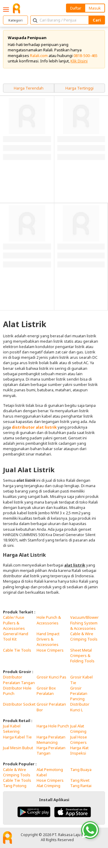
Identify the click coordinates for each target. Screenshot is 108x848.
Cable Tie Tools (17, 650)
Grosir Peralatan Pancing (78, 693)
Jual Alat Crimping (78, 728)
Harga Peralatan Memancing (51, 739)
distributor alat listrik (34, 427)
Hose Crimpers (50, 650)
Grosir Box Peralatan (46, 690)
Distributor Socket (19, 704)
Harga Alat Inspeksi (79, 750)
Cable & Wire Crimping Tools (84, 636)
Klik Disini (79, 61)
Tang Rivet (79, 780)
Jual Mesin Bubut (18, 747)
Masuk (95, 8)
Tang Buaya (81, 769)
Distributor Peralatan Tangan (19, 679)
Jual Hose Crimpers (78, 739)
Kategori (15, 20)
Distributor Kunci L (79, 706)
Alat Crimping (48, 785)
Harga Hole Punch (53, 726)
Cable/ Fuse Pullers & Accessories (14, 623)
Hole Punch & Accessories (49, 620)
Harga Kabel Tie (17, 737)
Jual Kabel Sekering (11, 728)
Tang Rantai (81, 785)
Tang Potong (14, 785)
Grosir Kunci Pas (51, 677)
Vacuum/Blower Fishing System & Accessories (84, 623)
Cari (97, 20)
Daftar (75, 8)
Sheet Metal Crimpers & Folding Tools (82, 655)
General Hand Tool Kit (15, 636)
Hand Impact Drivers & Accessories (48, 639)
